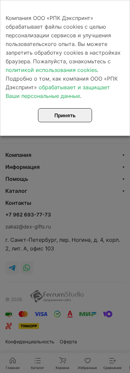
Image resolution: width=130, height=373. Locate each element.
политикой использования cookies (51, 70)
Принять (65, 115)
